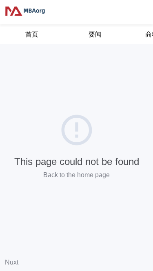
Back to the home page (76, 174)
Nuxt (11, 262)
